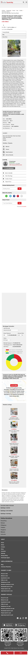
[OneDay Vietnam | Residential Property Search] (7, 2)
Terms (5, 338)
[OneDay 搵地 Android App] (20, 625)
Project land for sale (6, 612)
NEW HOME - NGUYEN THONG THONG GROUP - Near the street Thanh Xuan (14, 458)
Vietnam (3, 523)
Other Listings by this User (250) (15, 164)
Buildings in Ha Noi (5, 507)
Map (3, 34)
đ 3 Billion (14, 467)
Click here (14, 385)
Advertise (3, 551)
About (2, 544)
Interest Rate (21, 333)
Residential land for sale (7, 610)
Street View (5, 36)
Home (2, 542)
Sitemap (3, 553)
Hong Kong (3, 520)
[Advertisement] (14, 223)
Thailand (3, 527)
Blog (2, 564)
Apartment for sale (5, 602)
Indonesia (3, 534)
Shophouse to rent (5, 582)
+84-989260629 (9, 168)
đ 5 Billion (14, 416)
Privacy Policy (4, 555)
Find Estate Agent (5, 557)
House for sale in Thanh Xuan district (14, 431)
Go (19, 188)
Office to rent (4, 580)
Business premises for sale (7, 608)
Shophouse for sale (5, 606)
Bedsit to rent (4, 575)
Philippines (3, 525)
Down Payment (7, 333)
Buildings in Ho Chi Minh (7, 510)
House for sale (4, 597)
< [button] (4, 48)
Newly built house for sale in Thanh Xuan (14, 444)
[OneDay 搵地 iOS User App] (8, 625)
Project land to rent (5, 588)
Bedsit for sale (4, 599)
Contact (3, 546)
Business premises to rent (7, 584)
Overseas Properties (6, 566)
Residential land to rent (6, 586)
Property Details (6, 32)
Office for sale (4, 604)
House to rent (4, 573)
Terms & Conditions (20, 648)
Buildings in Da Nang (6, 513)
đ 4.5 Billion (14, 454)
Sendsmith (24, 206)
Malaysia (3, 532)
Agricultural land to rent (6, 590)
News (2, 549)
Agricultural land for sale (7, 615)
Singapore (3, 529)
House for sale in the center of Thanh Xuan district (14, 470)
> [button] (23, 48)
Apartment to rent (5, 578)
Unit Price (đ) (7, 328)
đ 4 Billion (14, 429)
